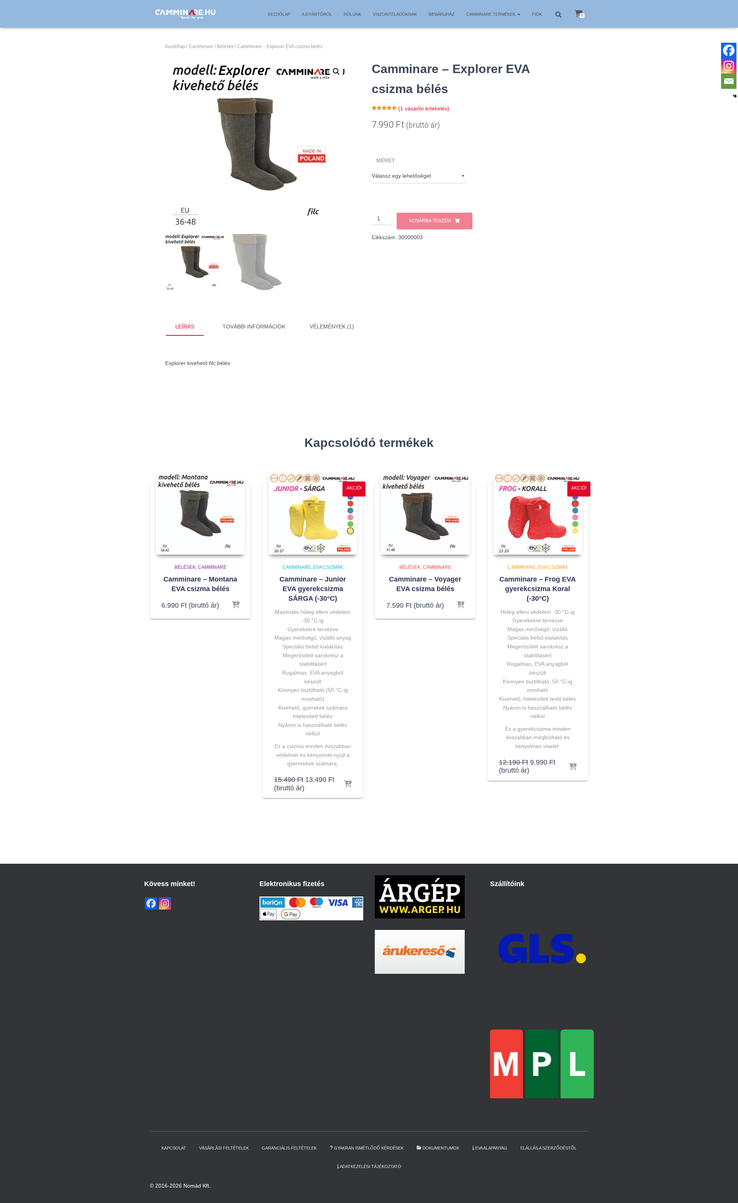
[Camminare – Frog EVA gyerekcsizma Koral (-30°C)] (538, 513)
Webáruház (441, 14)
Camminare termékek (491, 14)
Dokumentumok (440, 1148)
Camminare (201, 46)
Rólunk (352, 14)
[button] (518, 14)
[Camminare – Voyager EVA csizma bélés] (425, 513)
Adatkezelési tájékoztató (370, 1166)
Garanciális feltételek (289, 1148)
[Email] (728, 81)
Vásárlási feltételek (224, 1148)
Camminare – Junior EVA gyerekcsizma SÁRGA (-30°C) (312, 588)
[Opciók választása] (235, 605)
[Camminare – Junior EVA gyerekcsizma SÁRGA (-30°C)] (313, 513)
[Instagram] (728, 65)
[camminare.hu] (185, 13)
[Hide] (735, 96)
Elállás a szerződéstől (548, 1148)
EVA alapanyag (491, 1148)
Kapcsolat (173, 1148)
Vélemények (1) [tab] (332, 326)
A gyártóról (317, 14)
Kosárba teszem (430, 220)
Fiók (537, 14)
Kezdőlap (279, 14)
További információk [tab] (254, 326)
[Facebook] (728, 50)
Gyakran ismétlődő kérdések (369, 1148)
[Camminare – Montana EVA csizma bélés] (200, 513)
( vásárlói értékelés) (423, 108)
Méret (385, 160)
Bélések (225, 46)
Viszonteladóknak (395, 14)
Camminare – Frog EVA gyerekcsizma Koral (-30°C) (537, 588)
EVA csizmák (328, 567)
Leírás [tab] (184, 326)
